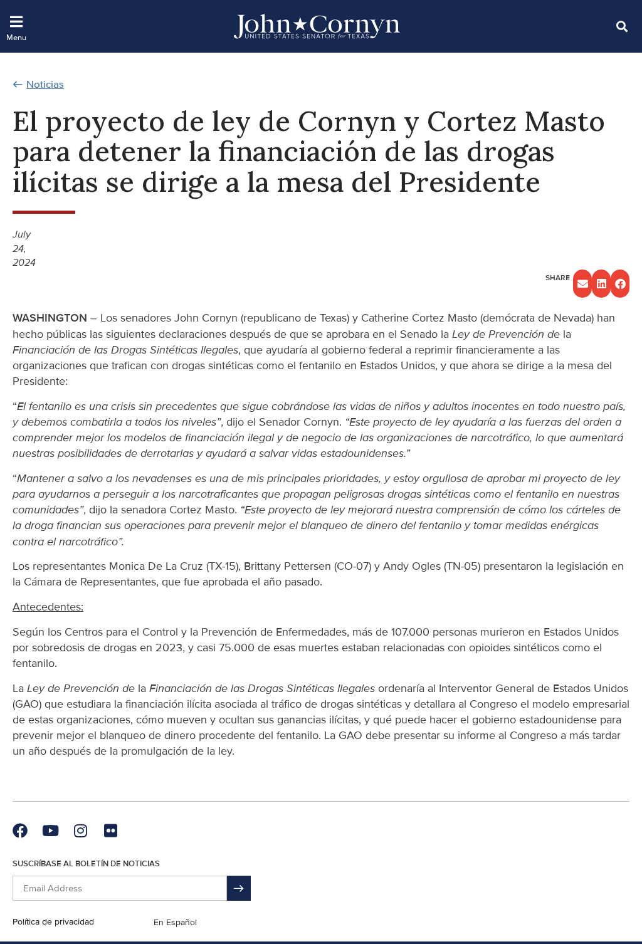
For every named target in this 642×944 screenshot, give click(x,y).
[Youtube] (50, 831)
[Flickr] (110, 831)
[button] (622, 26)
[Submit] (239, 888)
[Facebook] (20, 831)
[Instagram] (80, 831)
